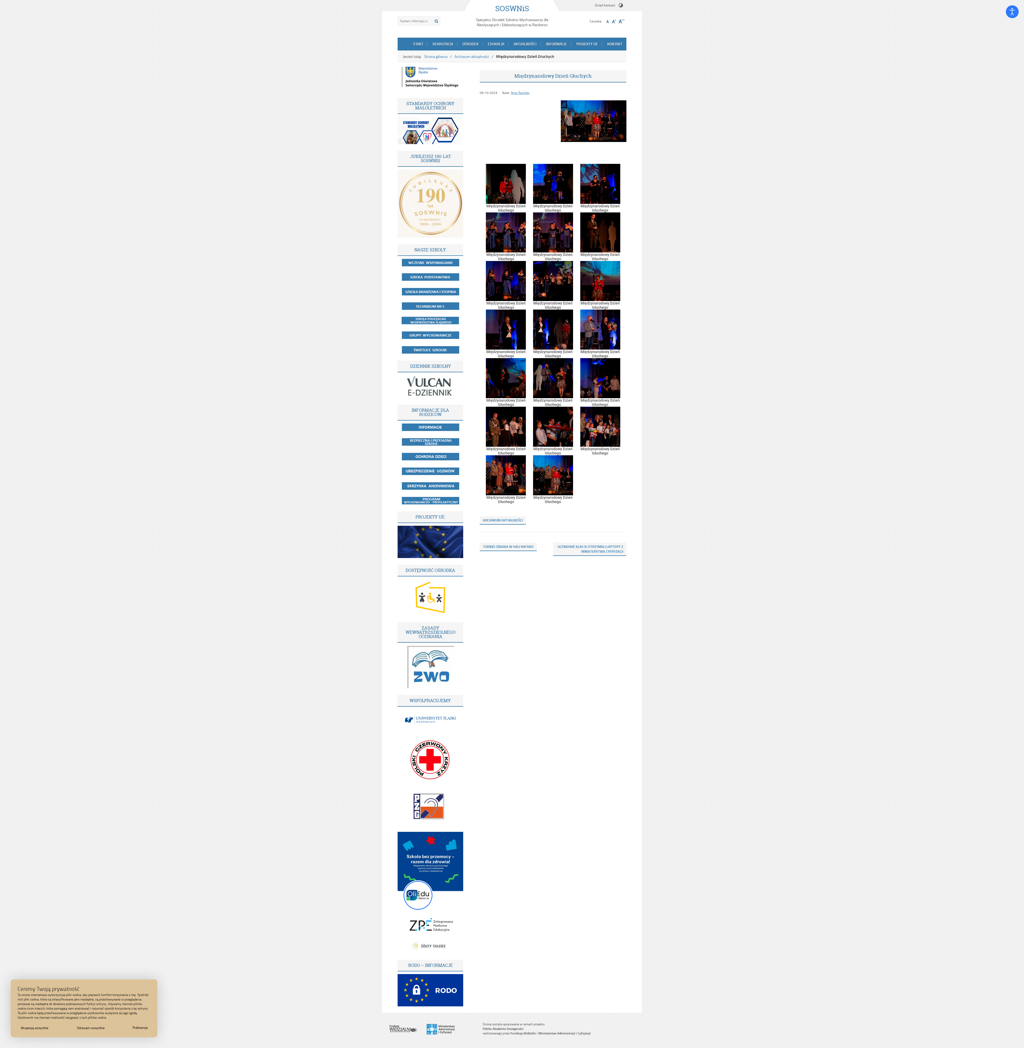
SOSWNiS (512, 8)
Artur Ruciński (520, 92)
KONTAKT (614, 43)
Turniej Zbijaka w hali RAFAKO (508, 546)
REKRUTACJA (443, 43)
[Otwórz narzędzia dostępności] (1012, 11)
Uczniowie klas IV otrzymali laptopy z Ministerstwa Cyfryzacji (590, 549)
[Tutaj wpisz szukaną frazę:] (414, 21)
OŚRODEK (470, 43)
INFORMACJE (556, 43)
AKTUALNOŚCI (525, 43)
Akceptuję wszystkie (34, 1028)
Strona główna (435, 56)
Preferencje (140, 1027)
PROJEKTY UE (587, 43)
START (418, 43)
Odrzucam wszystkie (91, 1028)
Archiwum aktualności (471, 56)
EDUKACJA (496, 43)
